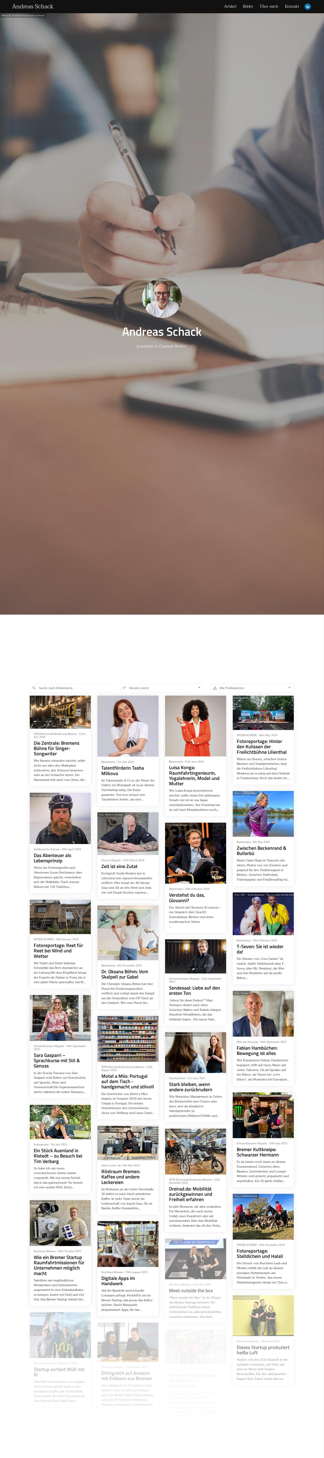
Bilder (248, 6)
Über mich (269, 6)
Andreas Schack (33, 6)
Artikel (230, 6)
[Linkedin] (307, 6)
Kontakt (292, 6)
